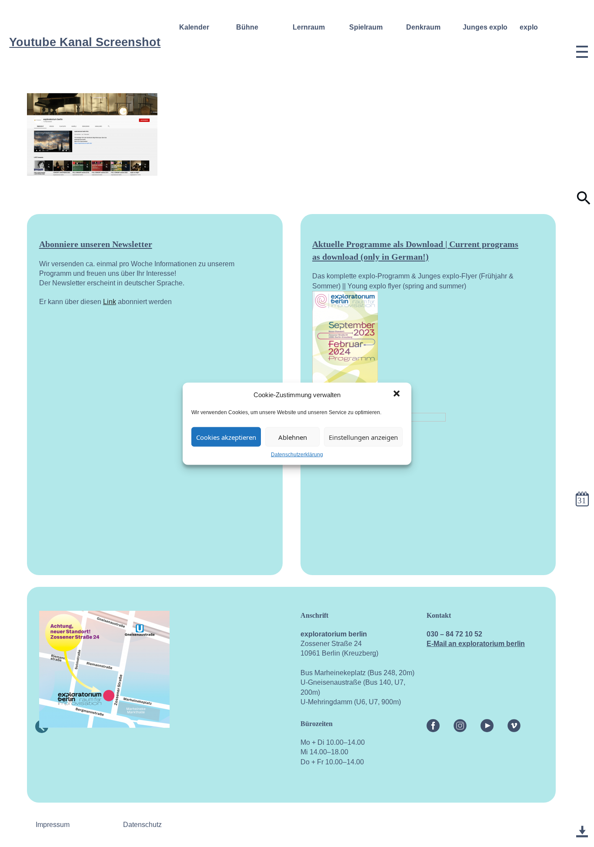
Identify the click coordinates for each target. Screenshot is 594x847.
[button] (397, 394)
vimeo (514, 723)
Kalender (194, 27)
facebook (433, 723)
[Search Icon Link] (583, 203)
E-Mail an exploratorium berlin (476, 643)
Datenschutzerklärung (297, 454)
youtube (487, 723)
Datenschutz (142, 824)
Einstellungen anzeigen (363, 436)
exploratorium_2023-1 (582, 823)
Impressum (53, 824)
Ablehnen (292, 436)
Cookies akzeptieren (226, 436)
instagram (460, 723)
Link (109, 301)
